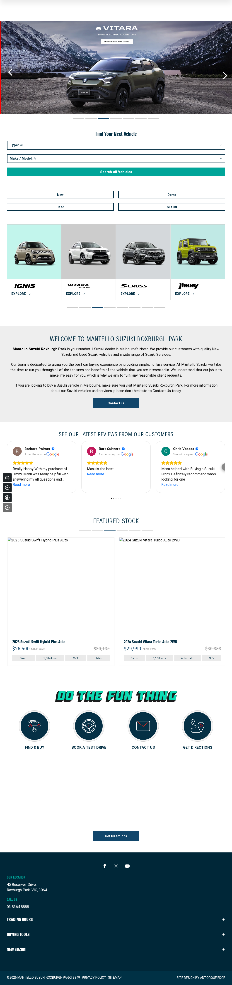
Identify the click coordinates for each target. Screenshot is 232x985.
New (60, 195)
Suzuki (172, 207)
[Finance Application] (7, 497)
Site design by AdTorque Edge (200, 978)
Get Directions (116, 836)
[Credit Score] (7, 487)
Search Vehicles (116, 172)
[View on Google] (17, 451)
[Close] (7, 507)
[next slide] (225, 75)
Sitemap (115, 977)
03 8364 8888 (18, 907)
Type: (14, 145)
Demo (171, 195)
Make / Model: (21, 158)
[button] (6, 467)
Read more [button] (21, 484)
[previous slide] (10, 72)
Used (60, 207)
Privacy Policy (94, 977)
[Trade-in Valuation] (7, 477)
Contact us (116, 403)
